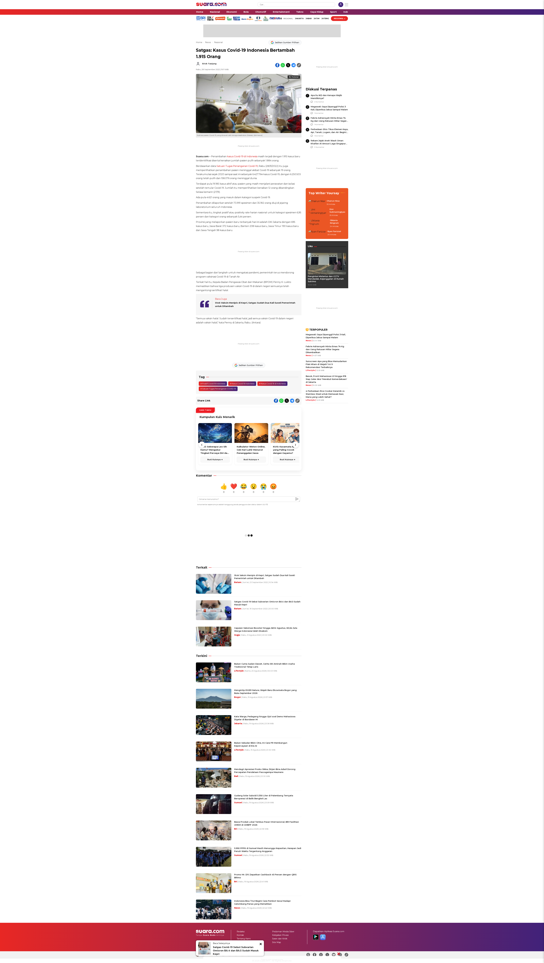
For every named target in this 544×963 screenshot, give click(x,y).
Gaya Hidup (316, 11)
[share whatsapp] (282, 65)
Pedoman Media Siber (283, 931)
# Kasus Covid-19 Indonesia (242, 383)
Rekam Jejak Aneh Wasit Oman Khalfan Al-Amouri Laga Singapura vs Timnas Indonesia (329, 143)
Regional (339, 18)
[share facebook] (277, 65)
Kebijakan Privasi (280, 935)
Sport (333, 11)
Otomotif (260, 11)
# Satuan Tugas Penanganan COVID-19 (218, 389)
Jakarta (299, 18)
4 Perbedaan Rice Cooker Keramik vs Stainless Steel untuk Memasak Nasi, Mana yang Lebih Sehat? (325, 394)
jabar (309, 18)
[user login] (340, 5)
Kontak (240, 935)
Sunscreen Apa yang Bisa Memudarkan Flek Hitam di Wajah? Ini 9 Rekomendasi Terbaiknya (326, 364)
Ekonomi (232, 11)
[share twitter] (288, 65)
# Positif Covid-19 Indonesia (212, 383)
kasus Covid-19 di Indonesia (242, 156)
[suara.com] (211, 5)
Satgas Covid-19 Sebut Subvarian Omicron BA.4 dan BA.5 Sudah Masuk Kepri (236, 950)
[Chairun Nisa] (317, 203)
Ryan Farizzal (334, 231)
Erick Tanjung (209, 63)
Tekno (299, 11)
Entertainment (281, 11)
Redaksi (241, 931)
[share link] (298, 65)
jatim (316, 18)
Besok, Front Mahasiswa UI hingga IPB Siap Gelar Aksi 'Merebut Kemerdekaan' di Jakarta (326, 379)
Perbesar (295, 77)
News (208, 42)
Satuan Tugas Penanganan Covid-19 (237, 166)
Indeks (347, 11)
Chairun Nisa (333, 201)
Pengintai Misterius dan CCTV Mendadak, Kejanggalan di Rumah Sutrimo (326, 279)
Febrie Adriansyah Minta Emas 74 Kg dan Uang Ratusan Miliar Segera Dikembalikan (329, 121)
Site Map (276, 942)
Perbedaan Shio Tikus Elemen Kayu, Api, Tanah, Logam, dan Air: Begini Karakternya (329, 132)
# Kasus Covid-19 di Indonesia (272, 383)
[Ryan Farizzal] (317, 233)
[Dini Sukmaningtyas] (318, 212)
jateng (325, 18)
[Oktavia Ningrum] (318, 223)
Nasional (215, 11)
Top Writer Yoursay (324, 193)
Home (199, 11)
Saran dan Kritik (279, 938)
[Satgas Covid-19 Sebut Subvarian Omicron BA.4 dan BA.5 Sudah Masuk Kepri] (204, 948)
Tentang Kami (244, 938)
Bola (246, 11)
